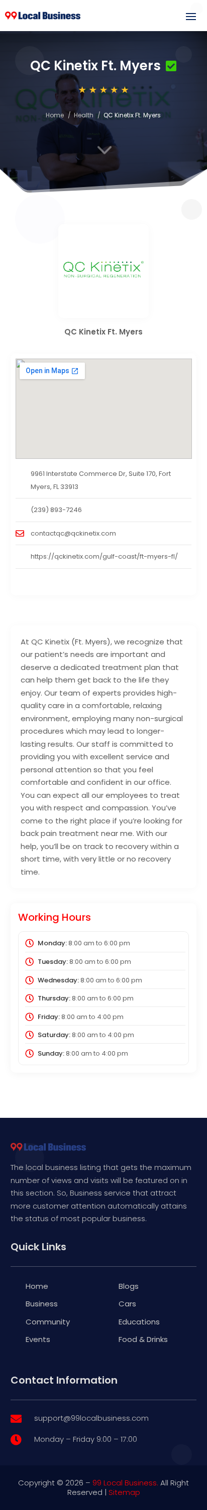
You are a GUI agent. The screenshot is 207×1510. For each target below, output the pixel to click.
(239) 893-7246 (56, 510)
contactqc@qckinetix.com (73, 533)
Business (42, 1303)
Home (55, 115)
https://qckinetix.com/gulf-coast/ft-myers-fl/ (104, 556)
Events (38, 1339)
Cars (127, 1303)
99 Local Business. (125, 1482)
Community (48, 1321)
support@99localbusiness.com (91, 1418)
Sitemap (124, 1492)
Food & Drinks (143, 1339)
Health (83, 115)
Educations (139, 1321)
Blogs (129, 1286)
